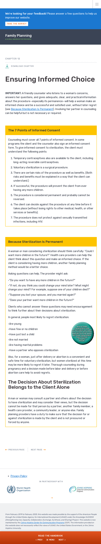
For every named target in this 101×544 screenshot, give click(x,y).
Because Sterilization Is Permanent (32, 109)
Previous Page (16, 450)
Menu (97, 4)
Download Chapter (22, 66)
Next (61, 540)
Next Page (36, 450)
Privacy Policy (19, 476)
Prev (39, 540)
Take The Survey (17, 24)
